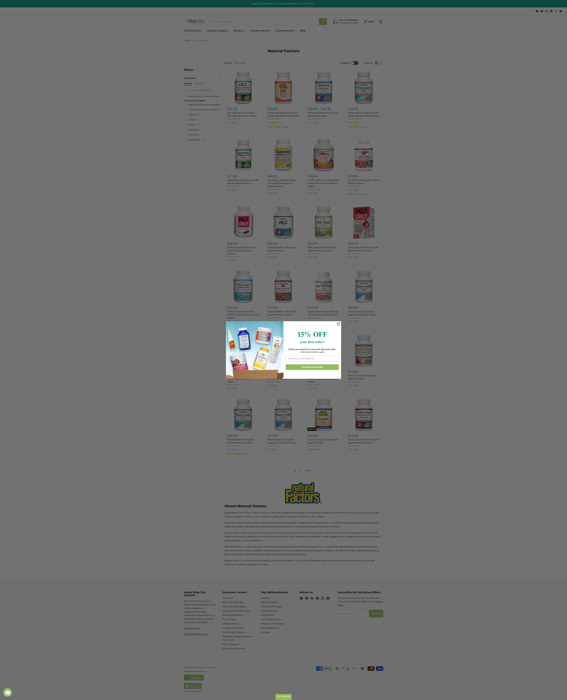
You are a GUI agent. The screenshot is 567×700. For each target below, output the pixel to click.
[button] (7, 692)
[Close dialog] (338, 323)
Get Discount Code (312, 367)
